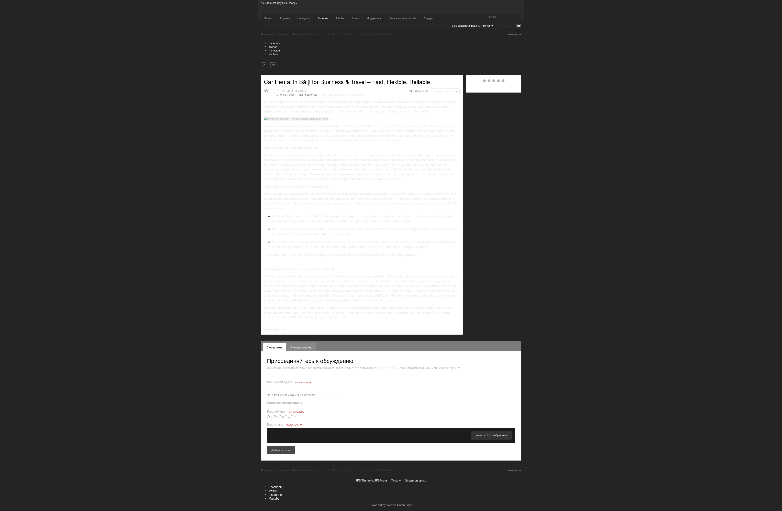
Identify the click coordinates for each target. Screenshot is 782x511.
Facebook (274, 43)
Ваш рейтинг (285, 411)
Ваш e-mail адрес (289, 382)
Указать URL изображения (491, 435)
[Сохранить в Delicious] (274, 329)
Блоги (355, 18)
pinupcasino (298, 90)
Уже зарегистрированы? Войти (471, 25)
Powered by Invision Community (391, 505)
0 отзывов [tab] (274, 347)
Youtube (273, 54)
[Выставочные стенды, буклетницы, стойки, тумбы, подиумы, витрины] (261, 70)
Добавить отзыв (281, 450)
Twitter (273, 47)
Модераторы (374, 18)
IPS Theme (363, 480)
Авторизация (420, 91)
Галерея (323, 18)
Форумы (285, 18)
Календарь (303, 18)
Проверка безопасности (285, 402)
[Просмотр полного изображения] (273, 65)
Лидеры (428, 18)
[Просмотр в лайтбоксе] (263, 65)
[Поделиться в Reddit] (277, 329)
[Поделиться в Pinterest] (284, 329)
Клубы (268, 18)
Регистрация (504, 26)
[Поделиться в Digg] (270, 329)
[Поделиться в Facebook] (268, 329)
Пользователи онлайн (402, 18)
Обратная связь (415, 480)
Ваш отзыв (284, 424)
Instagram (275, 50)
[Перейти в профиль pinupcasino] (273, 90)
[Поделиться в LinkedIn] (281, 329)
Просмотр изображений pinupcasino (342, 94)
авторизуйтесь (387, 368)
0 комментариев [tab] (301, 347)
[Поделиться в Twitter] (265, 329)
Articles (340, 18)
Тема (395, 480)
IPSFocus (381, 480)
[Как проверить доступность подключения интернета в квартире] (263, 70)
